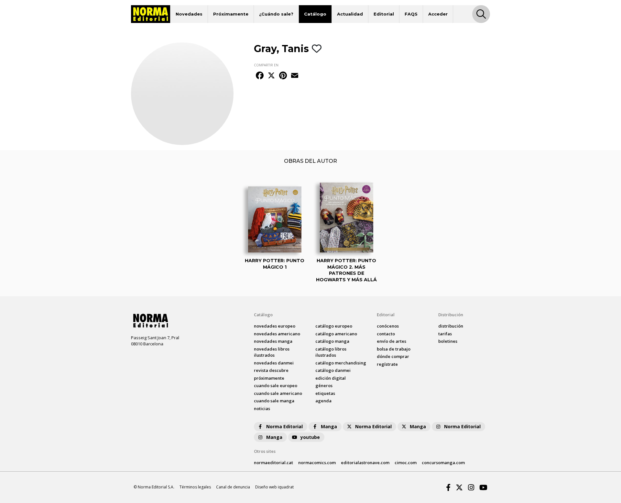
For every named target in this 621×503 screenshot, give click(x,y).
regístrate (387, 364)
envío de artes (391, 341)
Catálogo (315, 14)
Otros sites (265, 451)
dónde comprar (393, 356)
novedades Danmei (274, 363)
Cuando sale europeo (275, 385)
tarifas (445, 334)
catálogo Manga (332, 341)
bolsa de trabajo (393, 349)
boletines (447, 341)
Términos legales (195, 487)
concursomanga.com (443, 462)
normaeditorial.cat (273, 462)
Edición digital (330, 378)
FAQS (411, 14)
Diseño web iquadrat (274, 487)
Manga (329, 426)
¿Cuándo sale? (276, 14)
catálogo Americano (336, 334)
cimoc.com (406, 462)
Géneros (323, 385)
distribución (450, 326)
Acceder (438, 14)
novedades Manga (273, 341)
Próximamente (230, 14)
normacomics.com (317, 462)
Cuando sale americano (278, 393)
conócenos (388, 326)
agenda (323, 401)
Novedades (189, 14)
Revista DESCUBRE (271, 370)
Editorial (384, 14)
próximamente (269, 378)
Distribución (450, 315)
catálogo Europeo (333, 326)
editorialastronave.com (365, 462)
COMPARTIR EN (266, 65)
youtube (310, 437)
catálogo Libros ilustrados (330, 352)
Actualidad (350, 14)
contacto (386, 334)
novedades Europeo (274, 326)
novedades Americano (277, 334)
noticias (262, 408)
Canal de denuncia (233, 487)
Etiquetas (325, 393)
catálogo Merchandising (340, 363)
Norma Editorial (284, 426)
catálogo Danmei (333, 370)
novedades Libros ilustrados (271, 352)
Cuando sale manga (274, 401)
